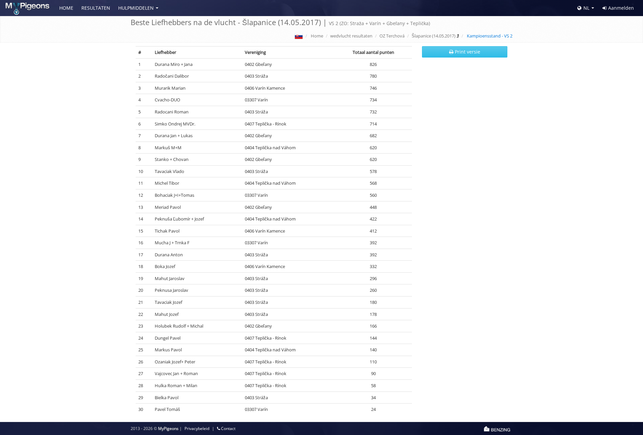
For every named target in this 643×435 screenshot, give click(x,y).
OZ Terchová (392, 36)
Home (66, 8)
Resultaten (95, 8)
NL (586, 8)
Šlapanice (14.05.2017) (433, 36)
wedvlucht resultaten (351, 36)
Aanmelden (621, 8)
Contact (227, 428)
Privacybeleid (197, 428)
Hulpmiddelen (136, 8)
